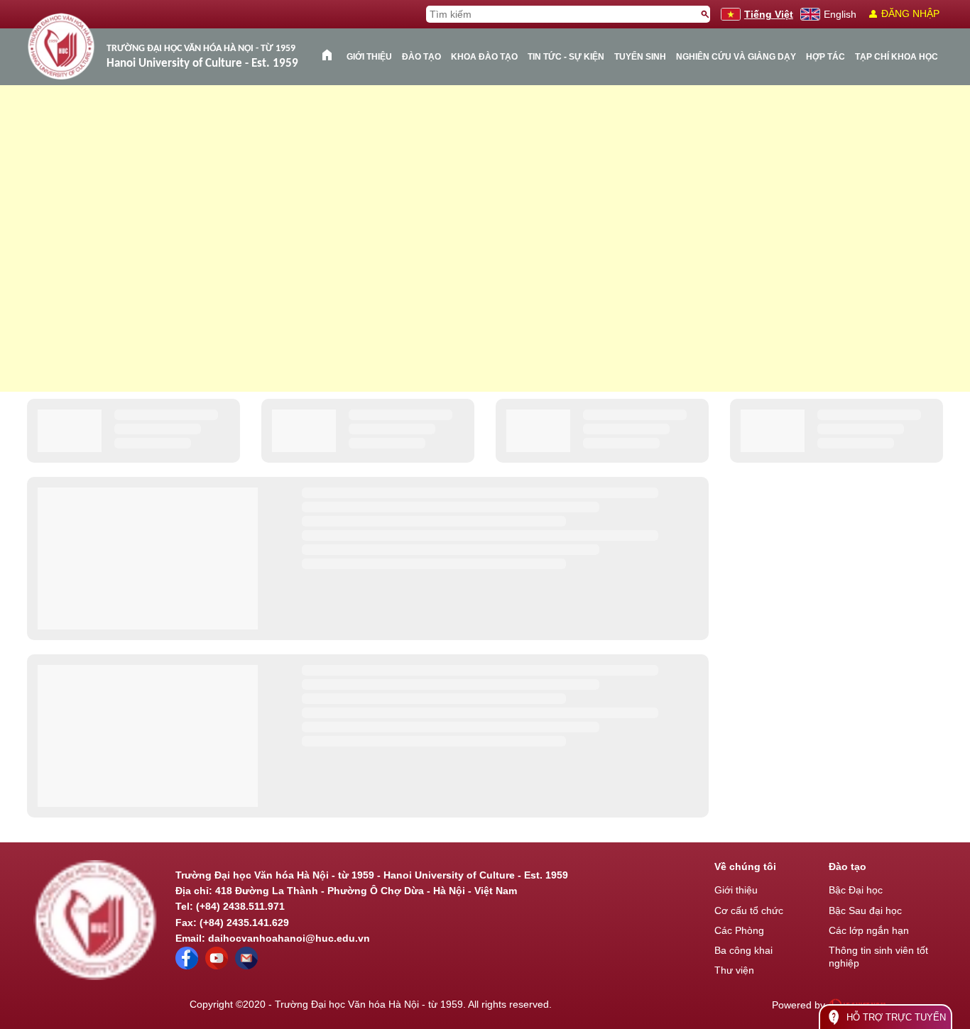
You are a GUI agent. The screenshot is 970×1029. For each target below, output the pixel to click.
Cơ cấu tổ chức (748, 910)
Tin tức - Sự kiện (566, 57)
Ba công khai (743, 950)
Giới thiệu (369, 57)
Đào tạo (421, 57)
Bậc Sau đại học (865, 910)
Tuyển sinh (640, 57)
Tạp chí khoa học (896, 57)
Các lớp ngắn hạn (869, 930)
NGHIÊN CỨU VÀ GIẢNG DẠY (736, 57)
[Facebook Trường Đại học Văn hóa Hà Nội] (186, 966)
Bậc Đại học (856, 890)
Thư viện (734, 970)
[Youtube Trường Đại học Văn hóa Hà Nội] (216, 966)
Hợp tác (825, 57)
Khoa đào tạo (484, 57)
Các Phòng (739, 930)
